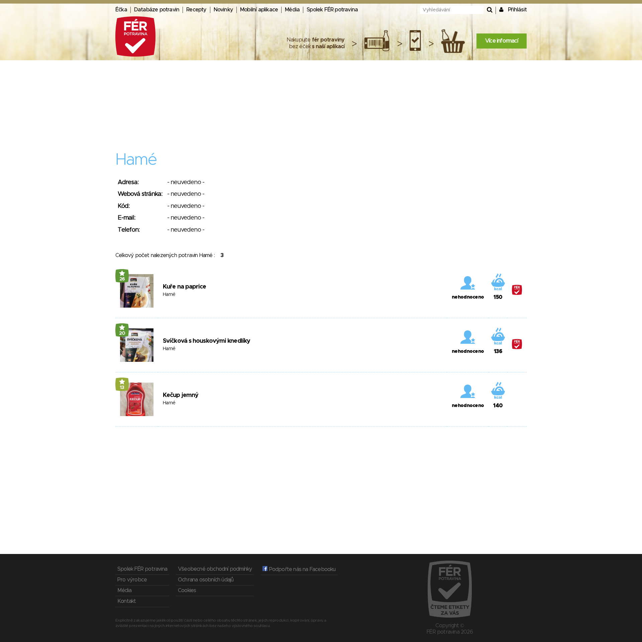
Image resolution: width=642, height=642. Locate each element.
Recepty (196, 9)
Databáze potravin (156, 9)
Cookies (187, 590)
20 (122, 333)
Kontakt (126, 601)
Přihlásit (517, 9)
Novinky (223, 9)
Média (292, 9)
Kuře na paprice (184, 287)
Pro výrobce (132, 579)
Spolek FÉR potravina (332, 9)
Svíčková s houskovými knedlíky (206, 341)
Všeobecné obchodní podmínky (215, 569)
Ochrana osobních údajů (205, 579)
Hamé (169, 294)
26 (122, 279)
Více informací (501, 41)
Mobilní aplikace (259, 9)
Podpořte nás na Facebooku (301, 569)
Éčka (121, 9)
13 (122, 387)
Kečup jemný (180, 395)
